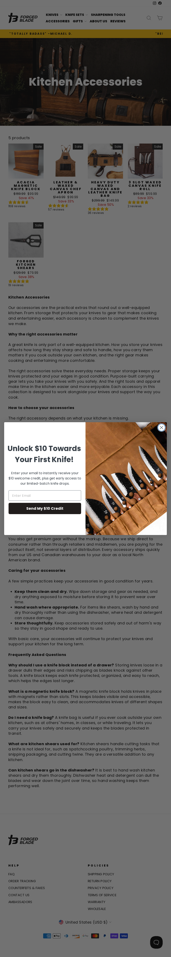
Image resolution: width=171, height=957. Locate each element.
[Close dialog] (161, 427)
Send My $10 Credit (44, 508)
